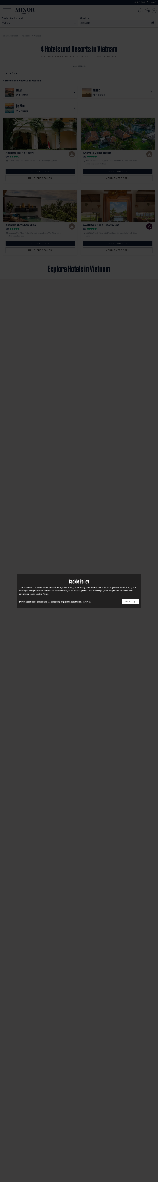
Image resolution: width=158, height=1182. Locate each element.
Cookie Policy (42, 593)
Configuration (113, 590)
